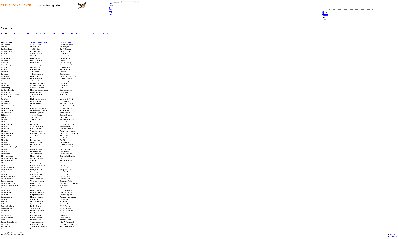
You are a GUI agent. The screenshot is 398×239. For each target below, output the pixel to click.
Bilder (111, 7)
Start (110, 3)
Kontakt (392, 234)
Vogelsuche (116, 2)
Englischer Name (66, 42)
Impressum (393, 236)
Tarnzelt (325, 16)
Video (324, 19)
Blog (110, 9)
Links (110, 16)
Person (111, 5)
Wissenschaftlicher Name (39, 42)
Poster (111, 14)
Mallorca (325, 14)
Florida (324, 12)
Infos (110, 11)
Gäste (110, 13)
